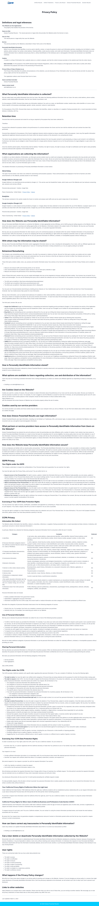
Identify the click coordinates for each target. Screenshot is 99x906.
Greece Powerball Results (74, 2)
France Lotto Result (60, 2)
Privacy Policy (26, 192)
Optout (33, 192)
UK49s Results (38, 2)
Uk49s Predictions (49, 2)
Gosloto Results (86, 2)
